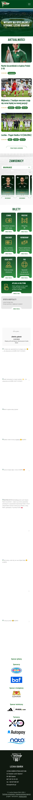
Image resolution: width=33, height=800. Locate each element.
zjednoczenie (23, 796)
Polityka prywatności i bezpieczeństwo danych (16, 794)
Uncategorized (12, 73)
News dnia (24, 107)
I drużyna (18, 107)
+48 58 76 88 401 (14, 782)
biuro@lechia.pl (11, 784)
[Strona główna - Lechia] (5, 4)
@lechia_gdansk (17, 337)
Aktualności (11, 107)
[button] (30, 171)
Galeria (10, 139)
